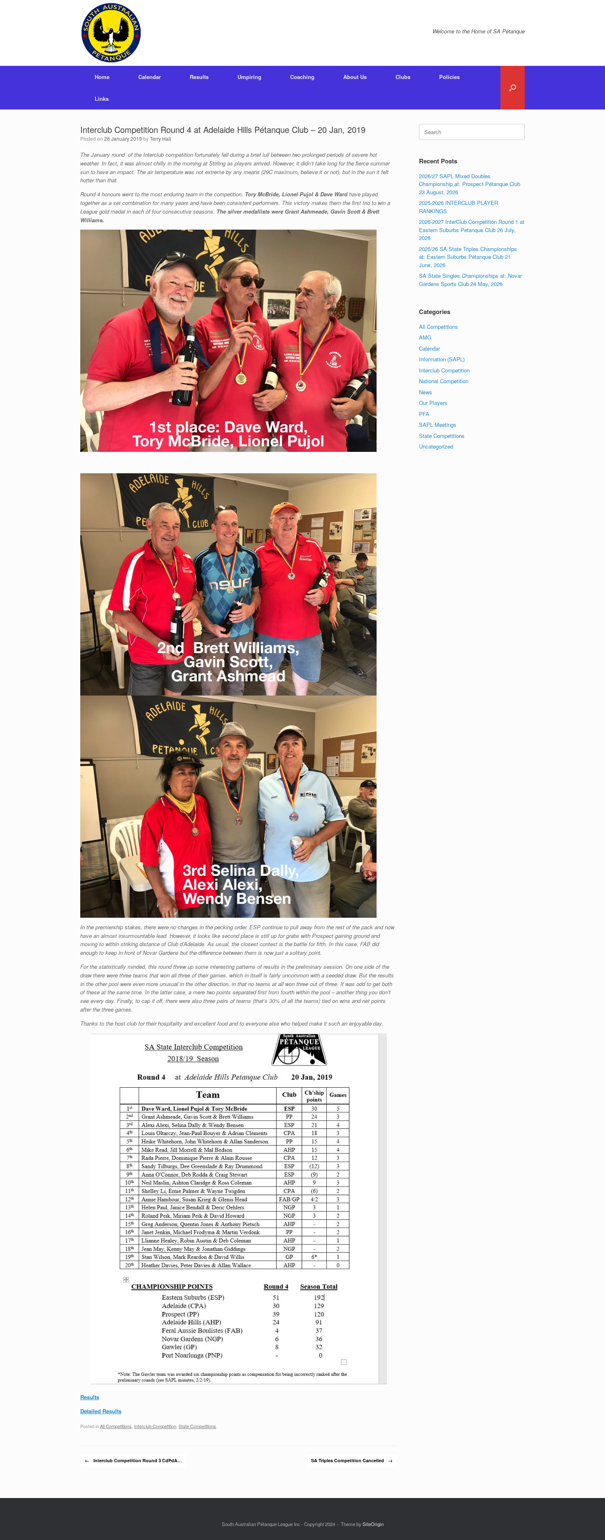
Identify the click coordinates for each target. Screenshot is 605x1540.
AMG (425, 337)
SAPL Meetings (437, 424)
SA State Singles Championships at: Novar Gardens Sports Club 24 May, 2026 (470, 280)
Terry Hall (160, 138)
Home (102, 77)
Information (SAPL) (442, 359)
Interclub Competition (155, 1426)
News (425, 392)
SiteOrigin (373, 1524)
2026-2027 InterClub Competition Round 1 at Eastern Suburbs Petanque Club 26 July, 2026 (471, 230)
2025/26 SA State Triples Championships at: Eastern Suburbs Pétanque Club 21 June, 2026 (468, 257)
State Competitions (197, 1426)
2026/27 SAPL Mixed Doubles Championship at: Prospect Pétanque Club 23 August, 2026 (469, 184)
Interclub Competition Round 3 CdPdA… (133, 1460)
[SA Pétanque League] (111, 33)
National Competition (443, 381)
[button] (512, 87)
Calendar (149, 77)
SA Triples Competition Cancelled (352, 1460)
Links (102, 98)
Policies (449, 77)
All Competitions (116, 1426)
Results (199, 77)
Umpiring (249, 77)
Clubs (403, 77)
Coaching (302, 77)
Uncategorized (436, 446)
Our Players (433, 403)
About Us (355, 77)
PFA (424, 414)
